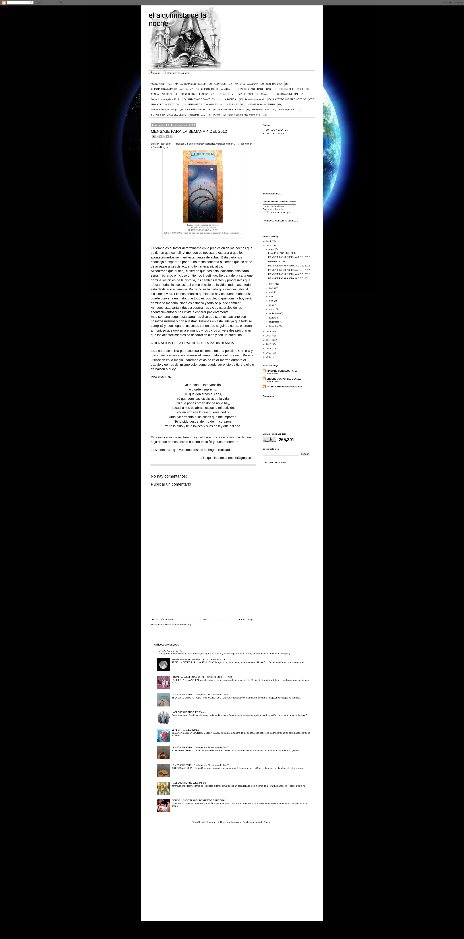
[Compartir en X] (164, 136)
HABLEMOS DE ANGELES (201, 99)
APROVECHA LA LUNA (246, 84)
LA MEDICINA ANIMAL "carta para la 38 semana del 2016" (200, 765)
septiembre (274, 313)
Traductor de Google (280, 212)
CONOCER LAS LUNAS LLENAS (254, 89)
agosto (272, 309)
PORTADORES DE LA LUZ (231, 109)
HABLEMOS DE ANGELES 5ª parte (189, 712)
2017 (269, 348)
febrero (272, 284)
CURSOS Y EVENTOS (277, 130)
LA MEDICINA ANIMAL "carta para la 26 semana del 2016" (200, 747)
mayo (272, 296)
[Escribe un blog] (160, 136)
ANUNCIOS (220, 84)
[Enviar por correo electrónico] (157, 136)
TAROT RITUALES (275, 133)
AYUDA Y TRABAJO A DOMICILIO (284, 386)
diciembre (274, 326)
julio (271, 305)
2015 (269, 340)
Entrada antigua (246, 619)
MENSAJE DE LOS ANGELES (203, 104)
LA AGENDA (230, 99)
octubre (273, 318)
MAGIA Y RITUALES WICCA (165, 104)
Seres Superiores (287, 109)
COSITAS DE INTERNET (291, 89)
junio (271, 300)
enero (272, 249)
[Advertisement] (203, 591)
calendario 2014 (274, 84)
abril (271, 292)
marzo (272, 288)
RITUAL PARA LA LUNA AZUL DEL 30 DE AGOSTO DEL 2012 (202, 659)
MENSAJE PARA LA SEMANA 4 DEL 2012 (289, 274)
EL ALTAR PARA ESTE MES (282, 253)
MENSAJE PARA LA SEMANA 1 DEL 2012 (289, 257)
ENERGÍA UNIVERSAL (287, 94)
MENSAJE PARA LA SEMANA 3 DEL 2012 (289, 270)
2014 (269, 335)
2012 (269, 245)
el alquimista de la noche (177, 73)
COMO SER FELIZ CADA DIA (215, 89)
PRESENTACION (276, 261)
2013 (269, 331)
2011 (269, 241)
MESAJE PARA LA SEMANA (261, 104)
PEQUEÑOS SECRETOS (197, 109)
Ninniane (155, 73)
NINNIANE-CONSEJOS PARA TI (283, 371)
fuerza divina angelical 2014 (165, 99)
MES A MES (232, 104)
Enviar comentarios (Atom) (178, 624)
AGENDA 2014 (158, 84)
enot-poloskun (234, 822)
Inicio (205, 619)
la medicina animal (254, 99)
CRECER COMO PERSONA (194, 94)
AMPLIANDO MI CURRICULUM (190, 84)
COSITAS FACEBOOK (162, 94)
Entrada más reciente (162, 619)
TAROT (216, 115)
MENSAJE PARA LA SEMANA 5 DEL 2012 (289, 278)
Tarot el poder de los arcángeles (244, 115)
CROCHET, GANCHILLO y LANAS (284, 379)
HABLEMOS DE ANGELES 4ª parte (189, 783)
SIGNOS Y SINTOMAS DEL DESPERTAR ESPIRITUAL (178, 115)
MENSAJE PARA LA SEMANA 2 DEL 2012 (289, 265)
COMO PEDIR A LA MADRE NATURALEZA (172, 89)
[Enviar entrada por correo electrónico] (153, 136)
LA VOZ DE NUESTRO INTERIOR (289, 99)
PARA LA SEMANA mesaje (164, 109)
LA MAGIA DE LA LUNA (170, 651)
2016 (269, 344)
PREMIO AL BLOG (261, 109)
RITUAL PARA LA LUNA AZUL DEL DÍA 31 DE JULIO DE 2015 (202, 677)
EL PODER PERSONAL (256, 94)
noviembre (274, 322)
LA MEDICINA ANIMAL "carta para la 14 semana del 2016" (200, 694)
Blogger (267, 822)
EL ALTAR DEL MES (226, 94)
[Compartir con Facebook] (167, 136)
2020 (269, 357)
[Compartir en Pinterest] (171, 136)
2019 (269, 353)
